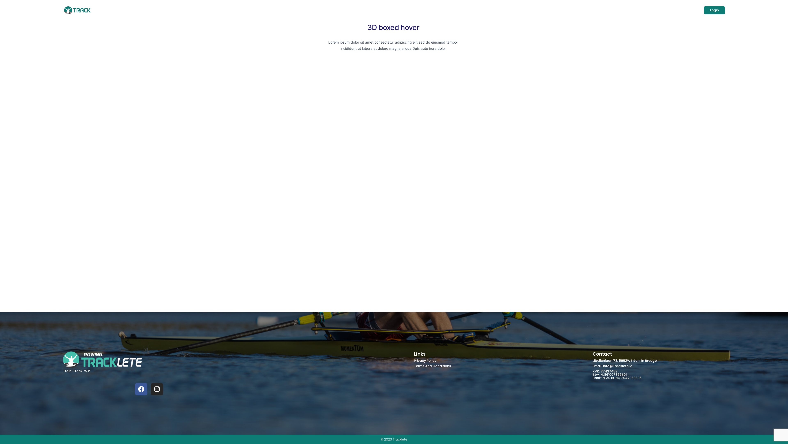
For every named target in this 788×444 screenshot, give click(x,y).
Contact (420, 10)
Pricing (387, 10)
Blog (403, 10)
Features (368, 10)
